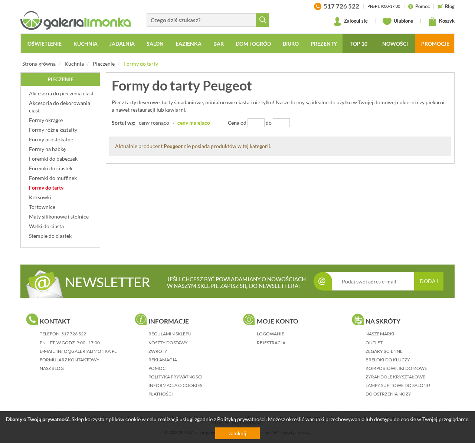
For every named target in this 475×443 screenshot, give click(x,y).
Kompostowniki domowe (396, 368)
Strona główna (39, 63)
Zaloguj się (355, 21)
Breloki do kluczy (388, 359)
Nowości (395, 43)
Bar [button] (218, 43)
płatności (160, 394)
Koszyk (446, 21)
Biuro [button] (291, 43)
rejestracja (271, 342)
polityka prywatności (175, 377)
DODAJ (429, 281)
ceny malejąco (193, 122)
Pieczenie (104, 63)
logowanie (270, 334)
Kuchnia (74, 63)
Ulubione (403, 21)
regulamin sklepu (169, 334)
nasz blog (52, 368)
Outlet (374, 342)
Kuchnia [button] (85, 43)
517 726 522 (73, 334)
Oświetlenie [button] (44, 43)
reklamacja (162, 359)
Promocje (435, 43)
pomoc (157, 368)
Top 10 (358, 43)
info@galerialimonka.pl (86, 351)
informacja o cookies (175, 385)
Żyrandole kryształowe (395, 377)
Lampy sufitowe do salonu (398, 385)
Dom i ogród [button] (253, 43)
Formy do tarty (141, 63)
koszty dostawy (168, 342)
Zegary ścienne (384, 351)
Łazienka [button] (189, 43)
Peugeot (173, 146)
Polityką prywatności (241, 419)
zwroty (157, 351)
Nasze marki (380, 334)
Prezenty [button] (324, 43)
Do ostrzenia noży (388, 394)
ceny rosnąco (154, 122)
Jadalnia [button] (122, 43)
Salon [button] (155, 43)
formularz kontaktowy (69, 359)
